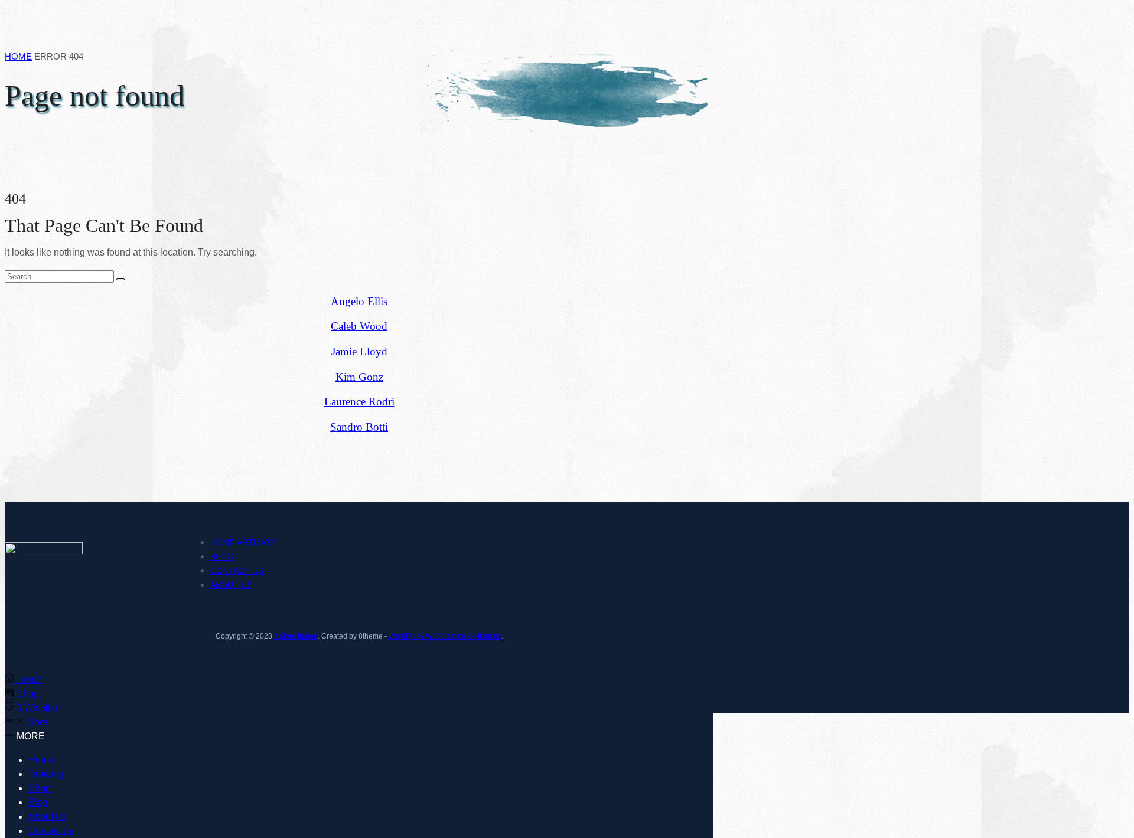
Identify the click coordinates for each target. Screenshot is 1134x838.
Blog (221, 556)
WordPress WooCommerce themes (445, 636)
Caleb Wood (359, 326)
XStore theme (296, 636)
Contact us (236, 570)
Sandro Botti (359, 427)
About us (231, 585)
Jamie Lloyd (359, 351)
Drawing (46, 774)
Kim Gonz (359, 377)
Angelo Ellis (359, 301)
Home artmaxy (243, 542)
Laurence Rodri (359, 401)
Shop (39, 788)
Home (18, 56)
